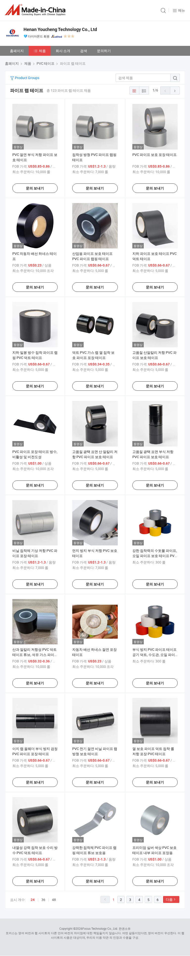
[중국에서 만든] (36, 10)
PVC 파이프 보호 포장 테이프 (154, 154)
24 (33, 900)
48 (54, 899)
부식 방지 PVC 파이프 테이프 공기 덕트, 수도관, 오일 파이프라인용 (154, 654)
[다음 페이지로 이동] (175, 90)
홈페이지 (17, 50)
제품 (42, 50)
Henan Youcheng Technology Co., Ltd (60, 29)
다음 (169, 899)
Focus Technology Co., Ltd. (100, 928)
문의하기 (104, 50)
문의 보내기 (35, 188)
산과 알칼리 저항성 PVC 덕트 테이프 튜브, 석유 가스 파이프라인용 (35, 654)
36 (43, 899)
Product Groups (26, 77)
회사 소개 (63, 50)
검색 (83, 50)
